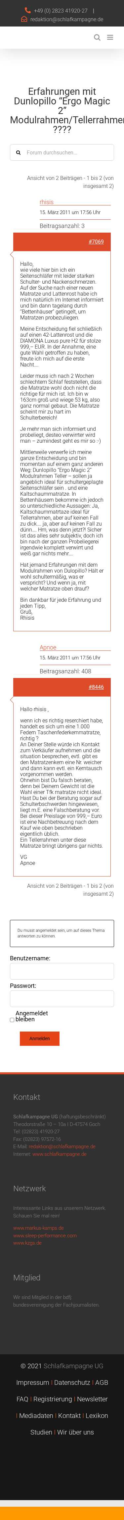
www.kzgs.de (27, 1243)
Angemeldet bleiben (32, 1016)
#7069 (96, 242)
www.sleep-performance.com (45, 1236)
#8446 (96, 687)
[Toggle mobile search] (97, 37)
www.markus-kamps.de (38, 1228)
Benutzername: (30, 958)
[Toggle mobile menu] (110, 37)
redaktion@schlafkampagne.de (66, 19)
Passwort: (23, 986)
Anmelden (39, 1038)
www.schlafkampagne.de (59, 1154)
